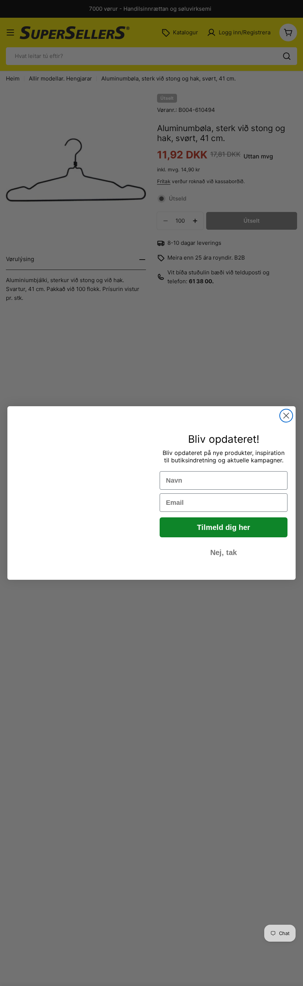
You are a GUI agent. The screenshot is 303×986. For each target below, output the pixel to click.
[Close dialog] (286, 415)
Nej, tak (223, 552)
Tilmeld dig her (223, 527)
